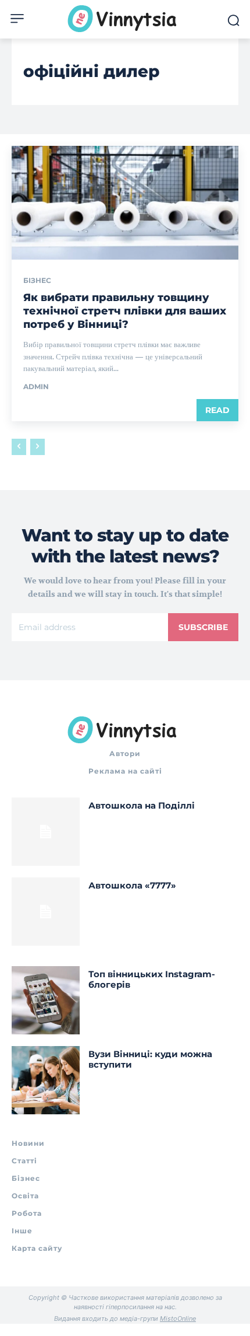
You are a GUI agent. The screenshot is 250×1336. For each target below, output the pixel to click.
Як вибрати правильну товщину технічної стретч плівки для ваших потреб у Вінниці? (124, 311)
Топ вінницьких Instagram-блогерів (151, 979)
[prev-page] (19, 447)
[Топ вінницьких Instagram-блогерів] (46, 1000)
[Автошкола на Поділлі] (46, 832)
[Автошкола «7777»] (46, 911)
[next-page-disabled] (37, 447)
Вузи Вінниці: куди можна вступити (150, 1059)
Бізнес (37, 280)
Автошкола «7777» (132, 885)
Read (217, 410)
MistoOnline (178, 1318)
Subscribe (203, 627)
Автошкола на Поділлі (141, 805)
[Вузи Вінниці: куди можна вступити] (46, 1080)
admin (36, 386)
